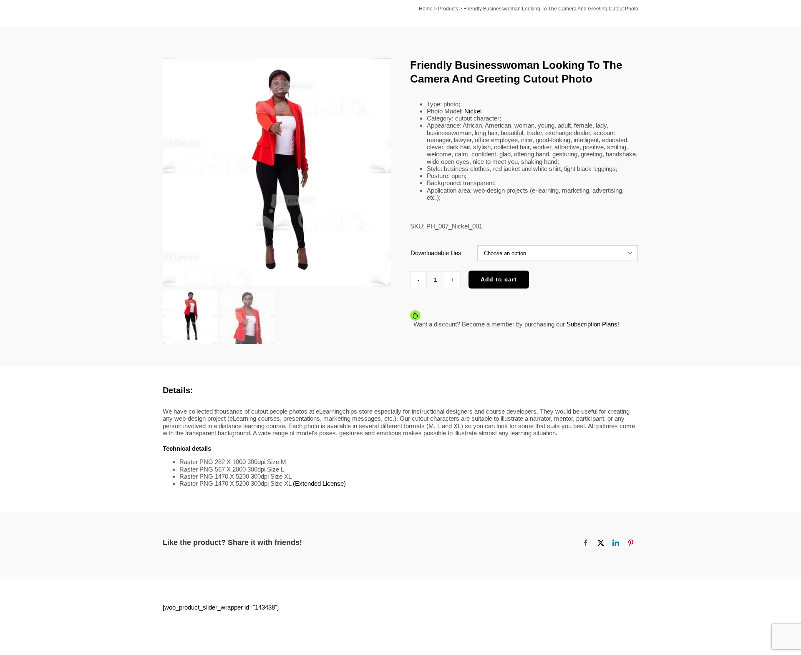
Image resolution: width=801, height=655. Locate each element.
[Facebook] (585, 542)
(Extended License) (319, 483)
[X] (600, 542)
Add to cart (499, 279)
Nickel (472, 111)
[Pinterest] (630, 542)
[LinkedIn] (615, 542)
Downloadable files (436, 252)
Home (426, 9)
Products (448, 9)
